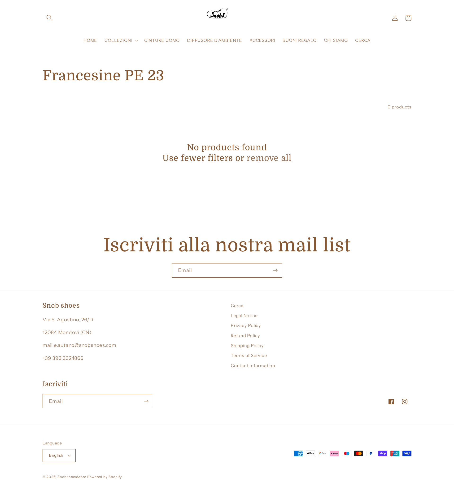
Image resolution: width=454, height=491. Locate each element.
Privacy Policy (246, 325)
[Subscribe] (275, 270)
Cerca (237, 305)
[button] (49, 18)
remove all (269, 158)
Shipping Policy (247, 345)
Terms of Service (249, 355)
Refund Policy (245, 335)
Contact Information (253, 365)
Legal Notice (244, 315)
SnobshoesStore (71, 477)
